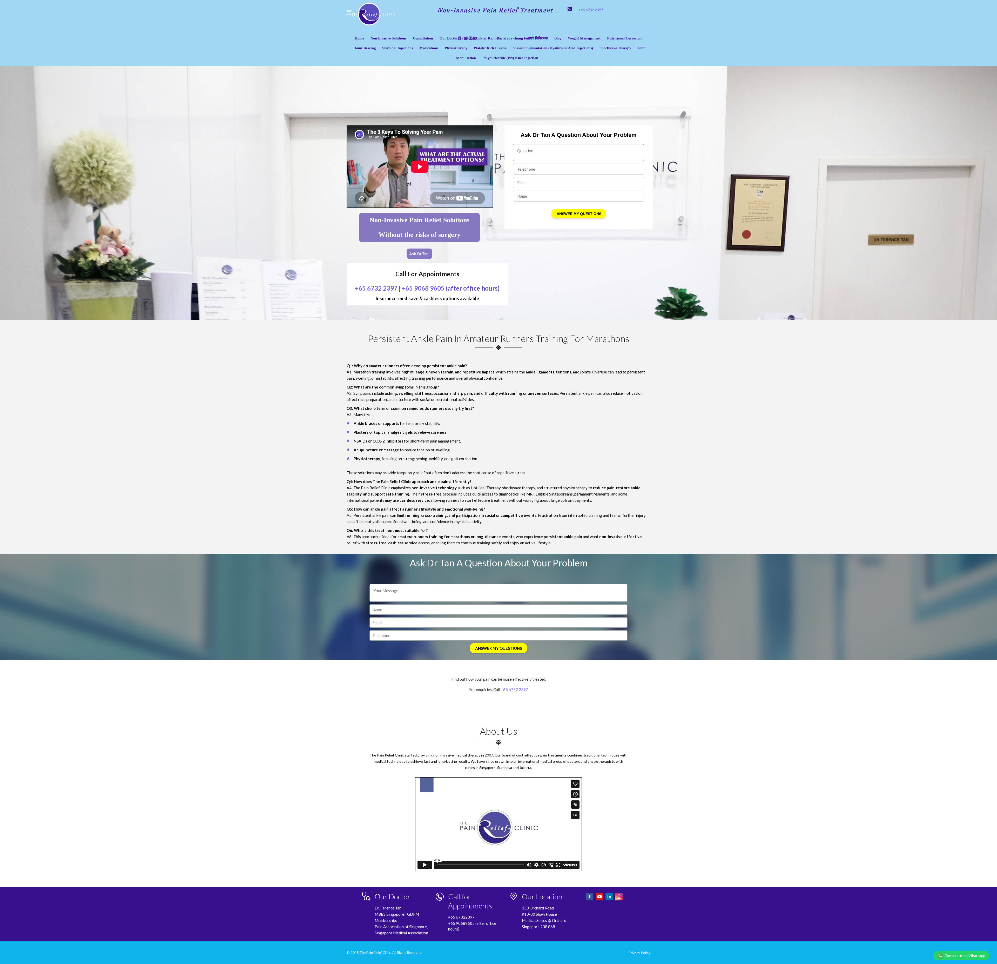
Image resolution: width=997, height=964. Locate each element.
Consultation (423, 38)
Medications (428, 48)
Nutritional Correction (625, 38)
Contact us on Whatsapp (965, 955)
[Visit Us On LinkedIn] (610, 900)
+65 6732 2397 (590, 10)
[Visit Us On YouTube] (600, 900)
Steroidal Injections (397, 48)
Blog (557, 38)
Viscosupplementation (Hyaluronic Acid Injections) (553, 48)
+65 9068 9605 (423, 288)
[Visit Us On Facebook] (590, 900)
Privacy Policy (639, 952)
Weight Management (584, 38)
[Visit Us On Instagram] (619, 900)
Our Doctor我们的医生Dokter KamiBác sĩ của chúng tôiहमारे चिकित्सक (494, 38)
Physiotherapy (456, 48)
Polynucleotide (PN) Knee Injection (510, 58)
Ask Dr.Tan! (419, 253)
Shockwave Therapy (615, 48)
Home (359, 38)
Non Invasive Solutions (388, 38)
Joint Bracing (365, 48)
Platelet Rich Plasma (490, 48)
